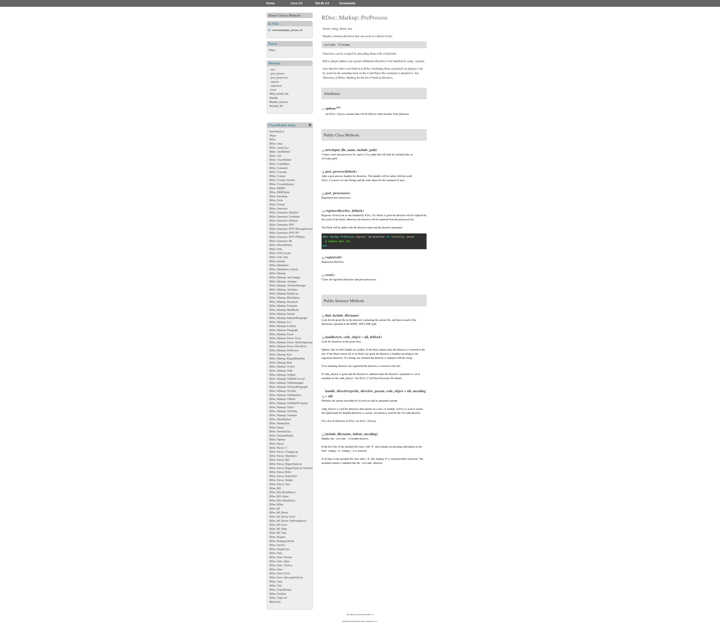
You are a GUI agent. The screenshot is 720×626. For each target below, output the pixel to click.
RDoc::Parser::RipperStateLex (285, 464)
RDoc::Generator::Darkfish (283, 212)
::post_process (277, 73)
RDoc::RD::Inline (279, 496)
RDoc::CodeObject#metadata (374, 378)
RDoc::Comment (278, 168)
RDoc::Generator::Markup (283, 220)
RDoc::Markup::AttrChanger (284, 277)
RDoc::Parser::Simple (281, 480)
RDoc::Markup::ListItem (282, 326)
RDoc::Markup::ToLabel (282, 391)
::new (272, 69)
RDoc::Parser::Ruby (280, 472)
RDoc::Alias (276, 143)
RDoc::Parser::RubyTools (283, 476)
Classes (283, 15)
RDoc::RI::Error (278, 524)
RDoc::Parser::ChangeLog (283, 451)
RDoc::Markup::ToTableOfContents (288, 403)
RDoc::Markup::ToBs (281, 370)
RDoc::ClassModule (280, 159)
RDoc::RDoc (276, 504)
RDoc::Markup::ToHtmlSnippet (286, 382)
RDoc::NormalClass (280, 431)
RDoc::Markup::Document (283, 301)
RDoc (272, 139)
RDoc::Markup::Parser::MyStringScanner (291, 342)
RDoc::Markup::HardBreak (284, 309)
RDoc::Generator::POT (281, 224)
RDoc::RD (275, 488)
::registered (275, 85)
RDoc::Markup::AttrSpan (283, 281)
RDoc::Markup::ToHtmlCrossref (287, 378)
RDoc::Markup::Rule (280, 362)
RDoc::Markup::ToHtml (282, 374)
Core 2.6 (296, 3)
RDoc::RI (274, 508)
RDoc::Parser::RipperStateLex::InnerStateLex (293, 468)
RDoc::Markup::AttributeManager (287, 285)
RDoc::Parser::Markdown (283, 455)
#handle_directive (278, 102)
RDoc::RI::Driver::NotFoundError (287, 520)
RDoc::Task (275, 581)
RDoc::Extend (277, 204)
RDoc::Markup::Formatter (283, 305)
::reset (272, 89)
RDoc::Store (276, 569)
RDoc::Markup (277, 273)
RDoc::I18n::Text (278, 257)
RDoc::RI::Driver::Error (282, 516)
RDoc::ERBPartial (279, 192)
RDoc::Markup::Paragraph (283, 330)
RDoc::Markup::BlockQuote (284, 297)
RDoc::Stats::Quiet (279, 561)
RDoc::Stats (275, 553)
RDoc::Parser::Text (279, 484)
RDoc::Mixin (276, 427)
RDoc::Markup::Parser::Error (285, 338)
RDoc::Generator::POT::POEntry (287, 237)
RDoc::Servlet (277, 545)
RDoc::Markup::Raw (280, 354)
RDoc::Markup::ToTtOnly (283, 411)
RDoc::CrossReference (281, 184)
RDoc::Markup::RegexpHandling (287, 358)
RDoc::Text (275, 585)
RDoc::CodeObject (279, 164)
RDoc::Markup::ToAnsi (282, 366)
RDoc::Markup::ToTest (281, 407)
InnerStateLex (276, 131)
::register (274, 81)
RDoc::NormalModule (281, 435)
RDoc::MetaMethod (280, 419)
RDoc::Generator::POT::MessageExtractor (292, 228)
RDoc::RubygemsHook (281, 541)
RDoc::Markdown (279, 265)
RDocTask (275, 601)
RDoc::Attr (275, 155)
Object (271, 50)
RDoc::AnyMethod (279, 151)
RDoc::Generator (278, 208)
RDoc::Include (277, 261)
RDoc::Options (277, 439)
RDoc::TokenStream (280, 589)
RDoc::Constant (278, 172)
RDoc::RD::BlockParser (282, 492)
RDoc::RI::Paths (278, 528)
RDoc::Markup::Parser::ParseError (288, 346)
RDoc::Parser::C (278, 447)
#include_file (276, 106)
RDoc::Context (277, 176)
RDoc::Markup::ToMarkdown (285, 395)
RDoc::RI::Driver (278, 512)
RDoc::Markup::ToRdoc (282, 399)
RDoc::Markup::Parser (281, 334)
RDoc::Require (277, 537)
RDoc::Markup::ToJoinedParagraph (288, 386)
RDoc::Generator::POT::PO (284, 232)
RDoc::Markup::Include (282, 313)
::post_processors (278, 77)
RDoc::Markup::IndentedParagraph (288, 318)
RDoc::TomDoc (277, 593)
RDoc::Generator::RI (280, 241)
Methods (295, 15)
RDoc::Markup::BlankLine (283, 293)
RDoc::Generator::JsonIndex (284, 216)
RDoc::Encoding (278, 196)
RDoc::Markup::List (280, 322)
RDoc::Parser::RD (279, 459)
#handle (273, 97)
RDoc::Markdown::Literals (283, 269)
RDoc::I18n (275, 249)
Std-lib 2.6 (322, 3)
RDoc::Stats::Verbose (280, 565)
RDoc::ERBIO (277, 188)
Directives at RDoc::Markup (339, 77)
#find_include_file (279, 93)
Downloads (347, 3)
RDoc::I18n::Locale (280, 253)
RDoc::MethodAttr (279, 423)
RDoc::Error (276, 200)
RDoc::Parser (276, 443)
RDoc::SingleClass (279, 549)
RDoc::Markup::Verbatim (283, 415)
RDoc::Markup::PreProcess (284, 350)
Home (270, 3)
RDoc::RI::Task (277, 532)
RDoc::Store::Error (279, 573)
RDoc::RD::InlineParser (282, 500)
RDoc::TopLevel (278, 597)
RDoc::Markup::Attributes (283, 289)
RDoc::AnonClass (279, 147)
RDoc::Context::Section (282, 180)
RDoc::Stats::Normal (280, 557)
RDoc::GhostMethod (280, 245)
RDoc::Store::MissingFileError (286, 577)
